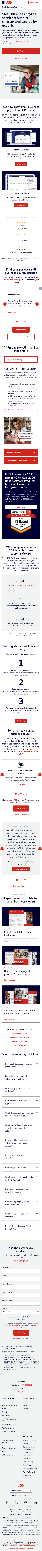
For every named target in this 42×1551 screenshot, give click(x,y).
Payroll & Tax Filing (14, 360)
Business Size (28, 1402)
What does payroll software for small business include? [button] (19, 1114)
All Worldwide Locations (21, 1495)
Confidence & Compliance (17, 460)
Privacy (28, 1509)
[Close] (39, 1538)
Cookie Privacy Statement (27, 1545)
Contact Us (21, 1381)
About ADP (27, 1437)
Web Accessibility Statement (20, 1514)
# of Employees (7, 1300)
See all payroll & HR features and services (17, 411)
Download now (9, 980)
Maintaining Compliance (19, 1037)
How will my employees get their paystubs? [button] (17, 1202)
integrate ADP (11, 800)
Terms (12, 1509)
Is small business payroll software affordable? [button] (16, 1077)
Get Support (21, 1388)
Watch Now (21, 164)
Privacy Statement (15, 1325)
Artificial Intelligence (30, 1468)
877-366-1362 (21, 1261)
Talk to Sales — (21, 1385)
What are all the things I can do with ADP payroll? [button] (19, 1178)
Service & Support (14, 452)
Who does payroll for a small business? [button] (17, 1089)
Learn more (21, 784)
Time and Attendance (9, 1405)
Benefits (5, 1412)
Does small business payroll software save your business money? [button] (17, 1143)
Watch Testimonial (21, 869)
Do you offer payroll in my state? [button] (16, 1156)
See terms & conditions (11, 44)
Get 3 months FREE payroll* (13, 42)
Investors (26, 1475)
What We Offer (8, 1398)
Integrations (6, 1424)
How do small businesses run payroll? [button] (18, 1102)
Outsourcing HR (20, 1045)
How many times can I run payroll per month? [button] (16, 1190)
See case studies (19, 886)
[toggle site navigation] (3, 3)
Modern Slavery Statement (20, 1512)
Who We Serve (28, 1398)
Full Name (5, 1267)
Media (25, 1479)
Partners (26, 1409)
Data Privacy (27, 1465)
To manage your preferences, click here (21, 1548)
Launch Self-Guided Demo (21, 337)
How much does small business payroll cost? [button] (18, 1065)
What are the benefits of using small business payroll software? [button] (18, 1128)
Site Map (20, 1509)
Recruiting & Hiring (19, 1041)
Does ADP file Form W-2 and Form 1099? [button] (18, 1227)
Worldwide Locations (30, 1440)
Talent (4, 1409)
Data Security (28, 1462)
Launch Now (21, 205)
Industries (26, 1405)
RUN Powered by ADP (28, 752)
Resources (6, 1437)
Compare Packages (21, 58)
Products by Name (8, 1431)
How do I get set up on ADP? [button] (17, 1167)
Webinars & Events (8, 1455)
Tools (4, 1451)
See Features (21, 329)
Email (4, 1276)
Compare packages (20, 814)
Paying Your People (19, 1033)
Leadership (27, 1458)
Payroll (4, 1402)
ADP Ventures (28, 1472)
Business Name (7, 1292)
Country (5, 1309)
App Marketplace (8, 1428)
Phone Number (7, 1284)
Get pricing (12, 312)
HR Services (6, 1415)
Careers (25, 1444)
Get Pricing (34, 2)
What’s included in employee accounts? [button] (18, 1215)
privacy (19, 1338)
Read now (8, 941)
